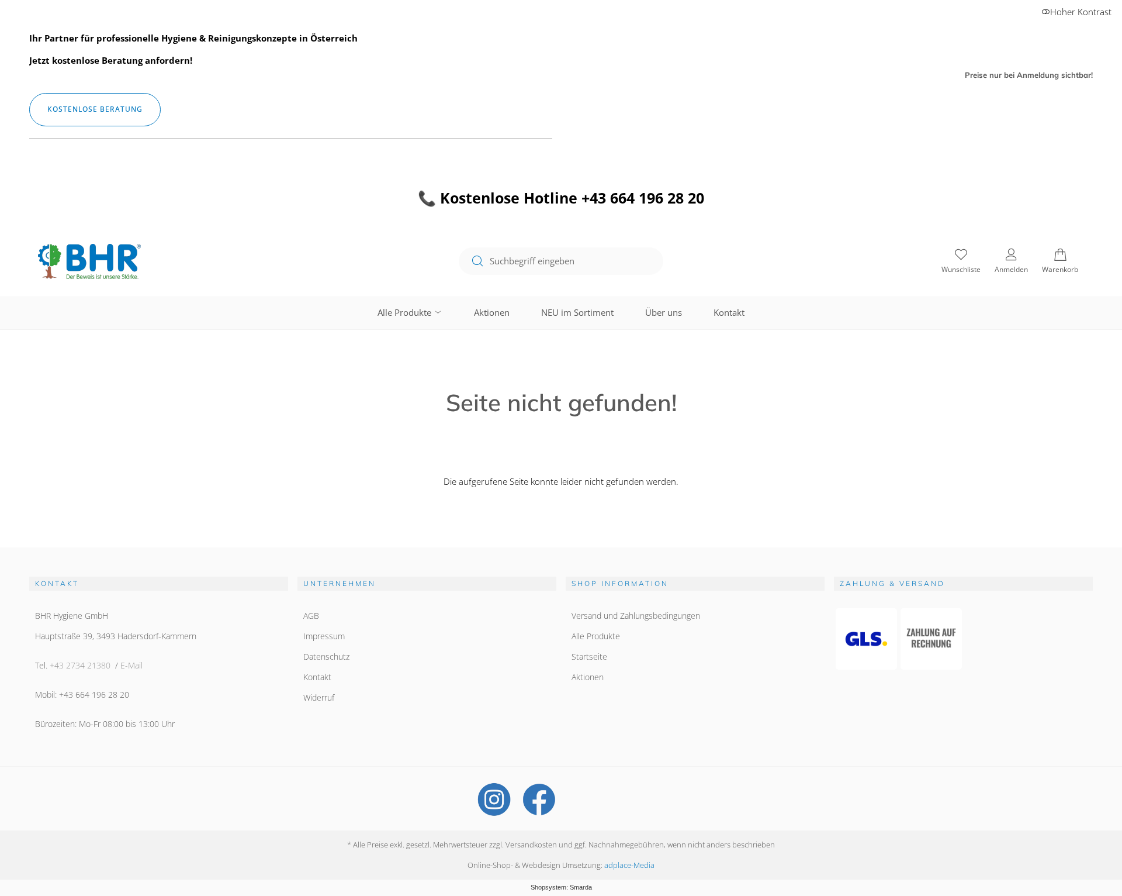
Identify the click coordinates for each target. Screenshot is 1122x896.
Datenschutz (326, 656)
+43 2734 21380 (80, 665)
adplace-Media (629, 865)
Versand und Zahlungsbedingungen (636, 615)
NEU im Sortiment (577, 312)
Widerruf (318, 697)
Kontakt (729, 312)
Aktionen (492, 312)
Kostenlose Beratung (95, 109)
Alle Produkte (406, 312)
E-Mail (131, 665)
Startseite (589, 656)
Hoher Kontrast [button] (1080, 12)
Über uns (663, 312)
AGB (311, 615)
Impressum (324, 636)
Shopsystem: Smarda (561, 887)
